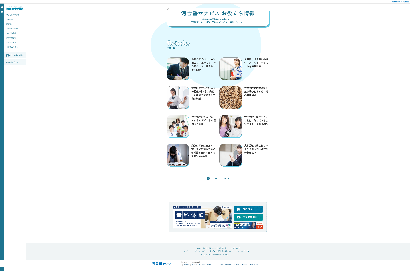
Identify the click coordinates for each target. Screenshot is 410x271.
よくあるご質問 (200, 248)
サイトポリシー (187, 251)
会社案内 (221, 248)
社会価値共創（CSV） (209, 265)
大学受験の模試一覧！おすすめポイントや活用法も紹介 (203, 120)
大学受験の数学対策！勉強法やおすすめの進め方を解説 (256, 91)
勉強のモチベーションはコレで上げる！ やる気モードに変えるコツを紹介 (203, 64)
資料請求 (2, 5)
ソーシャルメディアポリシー (244, 251)
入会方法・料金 (12, 28)
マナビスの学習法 (12, 15)
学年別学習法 (11, 42)
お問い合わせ (212, 248)
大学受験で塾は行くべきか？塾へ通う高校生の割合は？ (256, 149)
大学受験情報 (11, 38)
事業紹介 (186, 265)
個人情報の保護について (225, 251)
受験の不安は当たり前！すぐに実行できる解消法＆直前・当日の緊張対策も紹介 (203, 151)
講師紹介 (9, 24)
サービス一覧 (196, 265)
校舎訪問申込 (2, 9)
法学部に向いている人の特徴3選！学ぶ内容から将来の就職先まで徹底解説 (203, 93)
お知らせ (245, 265)
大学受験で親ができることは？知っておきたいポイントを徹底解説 (256, 120)
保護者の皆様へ (12, 47)
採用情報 (237, 265)
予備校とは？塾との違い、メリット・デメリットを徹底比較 (256, 63)
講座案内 (9, 19)
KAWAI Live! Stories (225, 265)
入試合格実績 (11, 33)
